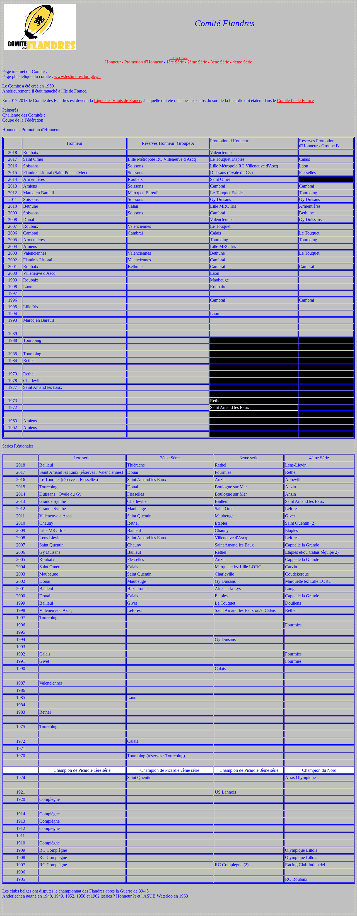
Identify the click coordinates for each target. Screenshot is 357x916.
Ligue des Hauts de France (117, 100)
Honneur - (114, 62)
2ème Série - (199, 62)
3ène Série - (222, 62)
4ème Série (242, 62)
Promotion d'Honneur (143, 62)
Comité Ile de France (295, 100)
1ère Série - (176, 62)
